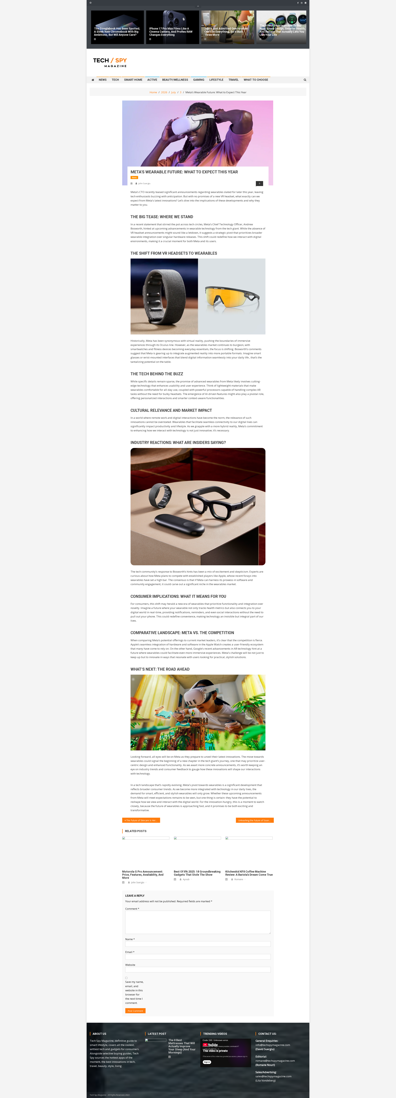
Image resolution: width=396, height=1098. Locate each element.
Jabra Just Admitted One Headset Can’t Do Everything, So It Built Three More (172, 31)
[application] (225, 1053)
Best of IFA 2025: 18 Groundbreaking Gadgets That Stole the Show (197, 873)
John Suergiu (144, 183)
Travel (233, 79)
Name (130, 939)
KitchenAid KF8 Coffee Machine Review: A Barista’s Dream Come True (249, 873)
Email (129, 952)
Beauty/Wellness (175, 79)
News (103, 79)
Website (130, 965)
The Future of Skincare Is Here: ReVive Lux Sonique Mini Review (143, 820)
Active (152, 79)
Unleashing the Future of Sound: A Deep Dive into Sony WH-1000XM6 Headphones (256, 820)
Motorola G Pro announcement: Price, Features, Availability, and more (143, 874)
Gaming (198, 79)
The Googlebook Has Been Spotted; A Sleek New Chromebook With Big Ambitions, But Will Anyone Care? (283, 31)
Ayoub (186, 879)
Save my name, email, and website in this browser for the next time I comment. (134, 992)
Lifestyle (216, 79)
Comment (132, 908)
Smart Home (133, 79)
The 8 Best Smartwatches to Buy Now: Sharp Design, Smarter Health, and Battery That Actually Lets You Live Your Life (228, 30)
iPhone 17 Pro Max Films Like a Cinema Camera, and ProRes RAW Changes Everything (116, 31)
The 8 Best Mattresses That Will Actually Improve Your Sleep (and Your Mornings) (182, 1046)
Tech (115, 79)
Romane (238, 879)
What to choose (256, 79)
